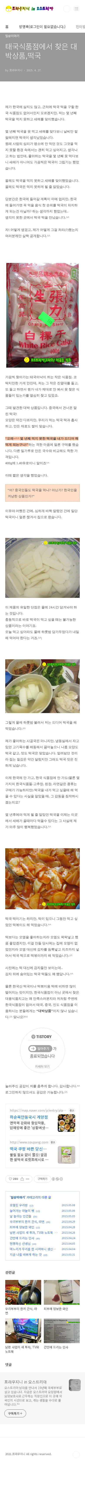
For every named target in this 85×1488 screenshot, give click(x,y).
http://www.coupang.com (29, 1142)
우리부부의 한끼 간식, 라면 (27, 1221)
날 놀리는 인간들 (20, 1216)
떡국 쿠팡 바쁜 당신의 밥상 (28, 1148)
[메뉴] (76, 8)
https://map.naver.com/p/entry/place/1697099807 (37, 1110)
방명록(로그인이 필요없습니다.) (42, 26)
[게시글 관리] (27, 1179)
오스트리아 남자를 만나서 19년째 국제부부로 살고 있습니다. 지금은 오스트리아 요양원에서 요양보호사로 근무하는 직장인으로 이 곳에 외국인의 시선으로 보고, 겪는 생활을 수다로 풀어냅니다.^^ (33, 1396)
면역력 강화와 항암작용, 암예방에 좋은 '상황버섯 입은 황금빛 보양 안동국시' (27, 1125)
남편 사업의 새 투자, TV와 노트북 (31, 1232)
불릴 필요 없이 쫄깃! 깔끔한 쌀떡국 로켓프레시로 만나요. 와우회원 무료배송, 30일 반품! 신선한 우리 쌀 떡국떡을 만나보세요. (29, 1157)
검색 (66, 8)
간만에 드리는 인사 (22, 1238)
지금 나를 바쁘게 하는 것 (26, 1254)
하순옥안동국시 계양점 (29, 1117)
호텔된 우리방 (19, 1205)
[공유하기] (22, 1179)
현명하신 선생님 (20, 1243)
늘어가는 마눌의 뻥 (22, 1210)
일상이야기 (18, 1197)
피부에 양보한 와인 (22, 1227)
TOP (76, 1454)
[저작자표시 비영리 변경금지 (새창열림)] (57, 1179)
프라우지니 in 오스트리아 (25, 1381)
